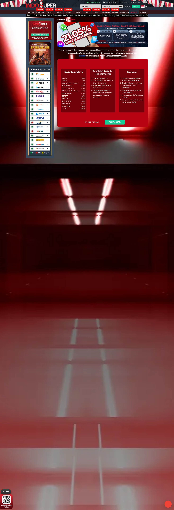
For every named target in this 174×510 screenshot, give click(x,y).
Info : (29, 15)
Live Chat (108, 2)
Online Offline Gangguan (41, 152)
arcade (77, 12)
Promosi (143, 12)
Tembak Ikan (124, 12)
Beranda (31, 12)
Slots (59, 12)
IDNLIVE (68, 12)
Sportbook (40, 12)
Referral (134, 12)
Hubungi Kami (122, 2)
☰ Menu (6, 492)
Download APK (94, 2)
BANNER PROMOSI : (92, 122)
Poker (87, 12)
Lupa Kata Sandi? (136, 2)
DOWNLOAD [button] (115, 122)
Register (82, 56)
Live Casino (106, 12)
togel (96, 12)
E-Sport (49, 12)
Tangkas (115, 12)
